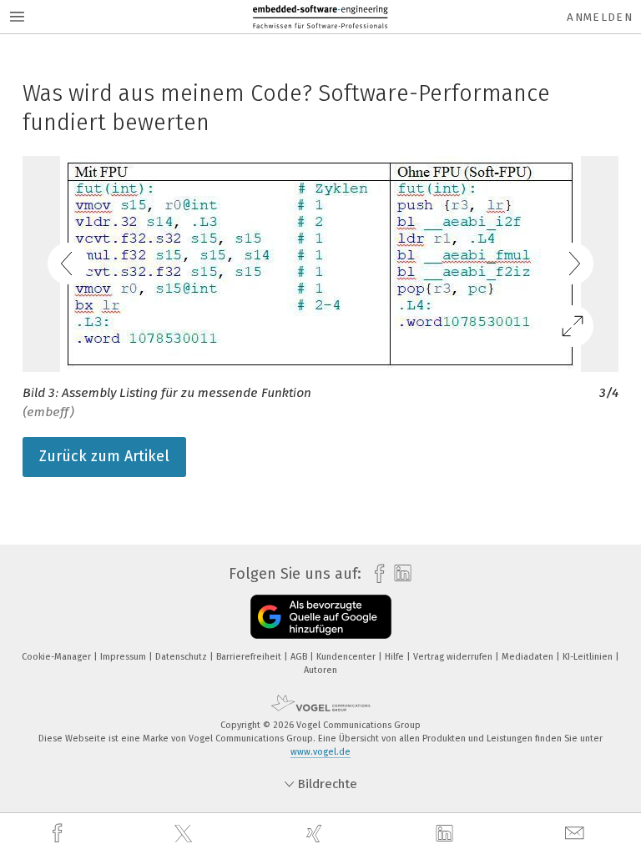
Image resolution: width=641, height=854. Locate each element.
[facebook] (59, 833)
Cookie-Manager (57, 656)
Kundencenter (347, 656)
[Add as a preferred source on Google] (320, 617)
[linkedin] (446, 834)
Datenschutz (182, 656)
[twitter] (185, 834)
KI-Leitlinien (589, 656)
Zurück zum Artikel (104, 456)
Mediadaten (529, 656)
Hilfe (395, 656)
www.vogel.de (320, 751)
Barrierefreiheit (250, 656)
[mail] (576, 833)
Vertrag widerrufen (454, 656)
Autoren (320, 670)
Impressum (124, 656)
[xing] (316, 833)
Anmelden (600, 17)
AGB (300, 656)
